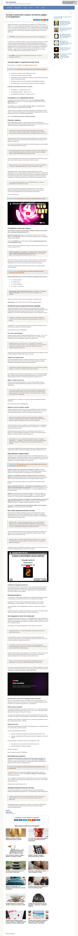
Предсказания (17, 7)
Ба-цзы (31, 7)
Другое (43, 7)
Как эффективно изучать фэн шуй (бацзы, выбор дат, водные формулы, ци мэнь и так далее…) (66, 36)
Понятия (37, 7)
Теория (25, 7)
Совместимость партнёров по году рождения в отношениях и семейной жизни (66, 42)
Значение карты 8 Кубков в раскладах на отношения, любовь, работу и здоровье (65, 55)
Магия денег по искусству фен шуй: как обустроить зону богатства (66, 29)
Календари (9, 7)
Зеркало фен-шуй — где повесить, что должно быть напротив (65, 48)
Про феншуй (11, 2)
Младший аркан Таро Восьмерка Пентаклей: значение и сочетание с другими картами (65, 23)
